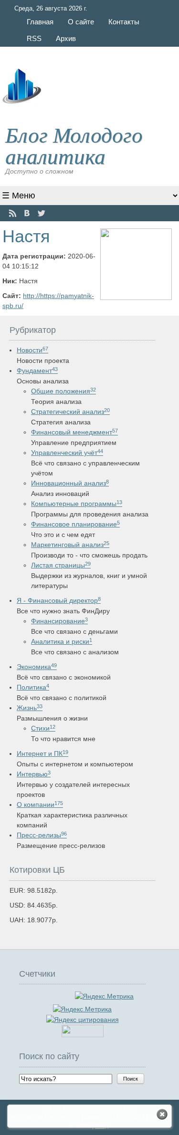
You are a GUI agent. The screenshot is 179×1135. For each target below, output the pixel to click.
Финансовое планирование (75, 524)
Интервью (34, 774)
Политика (33, 687)
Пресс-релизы (42, 835)
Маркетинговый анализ (70, 544)
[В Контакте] (27, 213)
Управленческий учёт (67, 452)
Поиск (130, 1079)
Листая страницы (61, 565)
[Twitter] (41, 213)
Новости (32, 350)
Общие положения (63, 391)
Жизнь (29, 708)
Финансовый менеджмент (74, 432)
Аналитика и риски (61, 641)
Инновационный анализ (70, 483)
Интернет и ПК (42, 753)
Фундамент (37, 370)
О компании (40, 804)
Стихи (43, 728)
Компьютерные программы (76, 503)
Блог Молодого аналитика (74, 145)
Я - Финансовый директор (59, 600)
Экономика (37, 667)
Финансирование (59, 621)
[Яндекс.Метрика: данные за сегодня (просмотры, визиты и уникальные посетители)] (82, 1009)
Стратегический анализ (70, 411)
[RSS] (12, 213)
